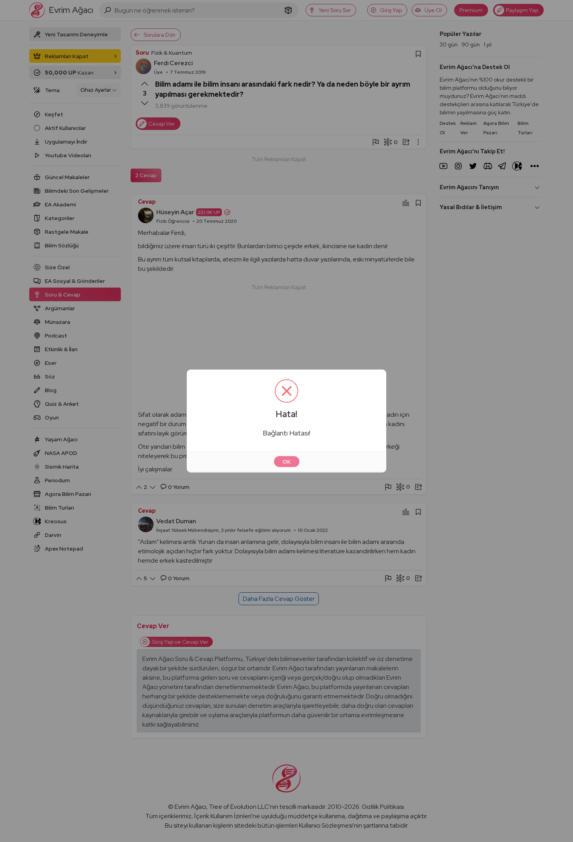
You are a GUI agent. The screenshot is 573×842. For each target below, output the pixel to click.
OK (287, 461)
